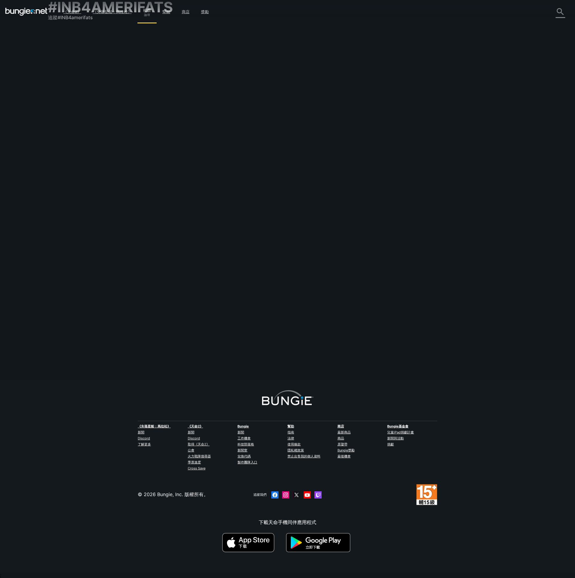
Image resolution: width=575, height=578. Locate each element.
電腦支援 (61, 133)
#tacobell (244, 128)
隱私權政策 (296, 450)
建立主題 (182, 79)
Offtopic (228, 128)
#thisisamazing (310, 128)
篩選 (201, 79)
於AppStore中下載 (253, 542)
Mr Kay (250, 149)
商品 (341, 438)
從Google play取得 (319, 542)
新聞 (141, 432)
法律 (291, 438)
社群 (147, 9)
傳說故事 (61, 60)
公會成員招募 (66, 159)
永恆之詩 (61, 93)
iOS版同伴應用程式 (72, 120)
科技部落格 (245, 444)
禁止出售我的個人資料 (304, 456)
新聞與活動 (395, 438)
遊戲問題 (61, 100)
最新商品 (344, 432)
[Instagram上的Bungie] (285, 495)
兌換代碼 (244, 456)
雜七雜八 (61, 172)
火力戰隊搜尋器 (199, 456)
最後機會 (344, 456)
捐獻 (390, 444)
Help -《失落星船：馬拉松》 (83, 179)
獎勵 (205, 11)
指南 (291, 432)
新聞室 (242, 450)
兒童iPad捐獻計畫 (400, 432)
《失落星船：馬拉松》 (112, 11)
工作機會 (244, 438)
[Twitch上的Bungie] (318, 495)
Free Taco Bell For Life (195, 127)
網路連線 (61, 87)
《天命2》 (72, 11)
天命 (57, 166)
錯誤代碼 (61, 80)
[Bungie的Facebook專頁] (275, 495)
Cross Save (196, 468)
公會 (191, 450)
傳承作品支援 (66, 146)
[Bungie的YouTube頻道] (307, 495)
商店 (186, 11)
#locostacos (334, 128)
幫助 (166, 11)
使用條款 (294, 444)
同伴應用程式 (66, 153)
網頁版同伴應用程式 (73, 113)
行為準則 (60, 193)
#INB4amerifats (285, 128)
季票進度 (194, 462)
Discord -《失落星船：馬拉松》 (86, 186)
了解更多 (144, 444)
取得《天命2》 (199, 444)
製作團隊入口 (247, 462)
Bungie (243, 426)
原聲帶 (342, 444)
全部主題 (61, 34)
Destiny (26, 11)
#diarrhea (263, 128)
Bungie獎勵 (346, 450)
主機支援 (61, 139)
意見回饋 (61, 47)
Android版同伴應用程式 (78, 126)
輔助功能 (61, 106)
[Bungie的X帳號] (296, 495)
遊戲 (57, 67)
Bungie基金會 (397, 426)
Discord (144, 438)
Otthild (177, 133)
